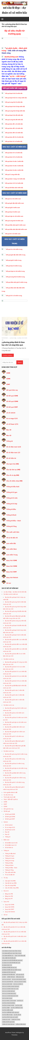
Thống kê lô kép (11, 504)
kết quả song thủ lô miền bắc (14, 102)
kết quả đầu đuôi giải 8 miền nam (15, 225)
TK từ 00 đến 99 (12, 538)
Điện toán (6, 840)
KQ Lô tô (6, 891)
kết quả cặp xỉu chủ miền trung (15, 271)
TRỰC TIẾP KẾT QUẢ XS (11, 799)
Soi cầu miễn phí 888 (7, 1014)
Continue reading (7, 355)
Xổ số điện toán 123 (13, 452)
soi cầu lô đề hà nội (7, 1010)
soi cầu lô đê (18, 1005)
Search (20, 362)
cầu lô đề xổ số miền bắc (9, 958)
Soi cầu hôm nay (8, 795)
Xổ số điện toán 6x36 (13, 447)
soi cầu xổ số (17, 1014)
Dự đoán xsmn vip (9, 705)
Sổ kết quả (7, 811)
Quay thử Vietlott (12, 577)
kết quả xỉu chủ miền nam (13, 199)
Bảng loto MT (9, 898)
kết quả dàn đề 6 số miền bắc (14, 128)
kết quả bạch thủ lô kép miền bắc (15, 106)
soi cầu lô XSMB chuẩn (8, 1005)
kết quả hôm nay (12, 390)
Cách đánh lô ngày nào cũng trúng (11, 951)
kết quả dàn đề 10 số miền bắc (14, 137)
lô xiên (4, 977)
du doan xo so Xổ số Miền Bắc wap (11, 962)
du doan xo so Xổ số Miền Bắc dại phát (12, 960)
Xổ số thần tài (11, 458)
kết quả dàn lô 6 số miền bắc (13, 152)
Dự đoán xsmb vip (9, 659)
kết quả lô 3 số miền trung (14, 295)
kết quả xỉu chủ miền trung (14, 249)
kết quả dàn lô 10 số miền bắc (14, 183)
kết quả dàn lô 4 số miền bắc (13, 141)
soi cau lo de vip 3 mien (20, 981)
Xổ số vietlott (9, 825)
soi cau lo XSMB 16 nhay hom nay (10, 986)
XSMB (8, 373)
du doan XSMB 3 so (7, 965)
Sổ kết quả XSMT (12, 407)
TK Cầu (6, 877)
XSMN (8, 379)
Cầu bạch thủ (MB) (12, 464)
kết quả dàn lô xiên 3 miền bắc (14, 165)
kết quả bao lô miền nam (12, 212)
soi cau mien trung (7, 998)
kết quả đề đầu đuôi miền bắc (14, 187)
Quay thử (6, 901)
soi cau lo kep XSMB (7, 984)
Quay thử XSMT (11, 572)
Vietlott (6, 822)
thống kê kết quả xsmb (8, 1022)
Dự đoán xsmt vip (9, 751)
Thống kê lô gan (11, 492)
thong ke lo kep (6, 1019)
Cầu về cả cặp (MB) (12, 475)
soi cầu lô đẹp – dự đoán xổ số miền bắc (15, 592)
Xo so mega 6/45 (12, 418)
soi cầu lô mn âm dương (8, 1003)
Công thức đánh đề (20, 955)
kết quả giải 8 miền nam (12, 207)
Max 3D (8, 430)
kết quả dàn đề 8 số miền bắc (14, 132)
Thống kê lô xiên (11, 498)
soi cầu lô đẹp (6, 1007)
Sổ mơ (8, 583)
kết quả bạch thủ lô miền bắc (13, 93)
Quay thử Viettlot (10, 911)
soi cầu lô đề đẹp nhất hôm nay (10, 1012)
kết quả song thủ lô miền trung (15, 277)
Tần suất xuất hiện (12, 532)
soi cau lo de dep (6, 979)
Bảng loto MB (9, 894)
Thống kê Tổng (11, 526)
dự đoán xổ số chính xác (9, 972)
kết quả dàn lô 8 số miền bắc (13, 157)
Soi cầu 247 (20, 1000)
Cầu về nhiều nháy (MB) (14, 481)
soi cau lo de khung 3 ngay (19, 979)
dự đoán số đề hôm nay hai (9, 967)
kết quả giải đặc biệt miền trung (15, 255)
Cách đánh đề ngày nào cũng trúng (11, 953)
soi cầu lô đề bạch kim (17, 1007)
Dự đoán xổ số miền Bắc (8, 974)
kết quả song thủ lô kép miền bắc (15, 111)
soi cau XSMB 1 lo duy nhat (9, 1000)
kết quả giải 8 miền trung (13, 260)
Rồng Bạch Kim (20, 977)
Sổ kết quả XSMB (12, 396)
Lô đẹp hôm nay (11, 977)
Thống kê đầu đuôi (12, 487)
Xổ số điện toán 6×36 (11, 843)
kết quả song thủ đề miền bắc (14, 119)
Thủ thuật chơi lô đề (9, 797)
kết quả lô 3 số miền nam (12, 233)
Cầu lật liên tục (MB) (13, 470)
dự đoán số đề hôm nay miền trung (11, 970)
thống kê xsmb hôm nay (8, 1024)
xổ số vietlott (10, 413)
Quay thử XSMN (11, 566)
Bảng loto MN (9, 896)
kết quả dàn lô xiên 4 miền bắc (14, 170)
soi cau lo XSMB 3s (18, 984)
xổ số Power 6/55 (12, 424)
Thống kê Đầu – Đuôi (13, 521)
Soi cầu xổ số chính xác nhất (10, 1017)
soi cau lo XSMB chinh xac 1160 (10, 988)
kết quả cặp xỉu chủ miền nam (14, 216)
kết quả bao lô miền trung (14, 266)
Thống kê (9, 441)
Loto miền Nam (11, 549)
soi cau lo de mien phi (7, 981)
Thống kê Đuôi (11, 515)
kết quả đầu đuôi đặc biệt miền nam (16, 229)
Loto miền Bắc (11, 543)
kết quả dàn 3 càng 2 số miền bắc (15, 179)
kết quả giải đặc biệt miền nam (14, 203)
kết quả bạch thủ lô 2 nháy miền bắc (16, 97)
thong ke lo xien (15, 1019)
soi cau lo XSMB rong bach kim (10, 996)
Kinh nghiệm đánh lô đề (10, 792)
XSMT (8, 384)
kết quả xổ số (20, 974)
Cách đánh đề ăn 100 (7, 955)
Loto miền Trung (11, 555)
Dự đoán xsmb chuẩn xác (11, 594)
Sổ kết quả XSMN (12, 401)
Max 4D (8, 435)
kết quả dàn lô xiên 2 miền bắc (14, 161)
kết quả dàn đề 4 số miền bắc (14, 124)
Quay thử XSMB (11, 560)
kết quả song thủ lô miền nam (14, 220)
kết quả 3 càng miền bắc (12, 174)
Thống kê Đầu (11, 509)
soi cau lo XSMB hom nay (8, 991)
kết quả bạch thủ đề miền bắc (14, 115)
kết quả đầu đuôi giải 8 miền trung (16, 282)
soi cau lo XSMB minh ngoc (9, 993)
